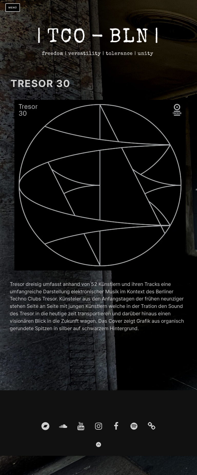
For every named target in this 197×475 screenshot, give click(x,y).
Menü (12, 7)
